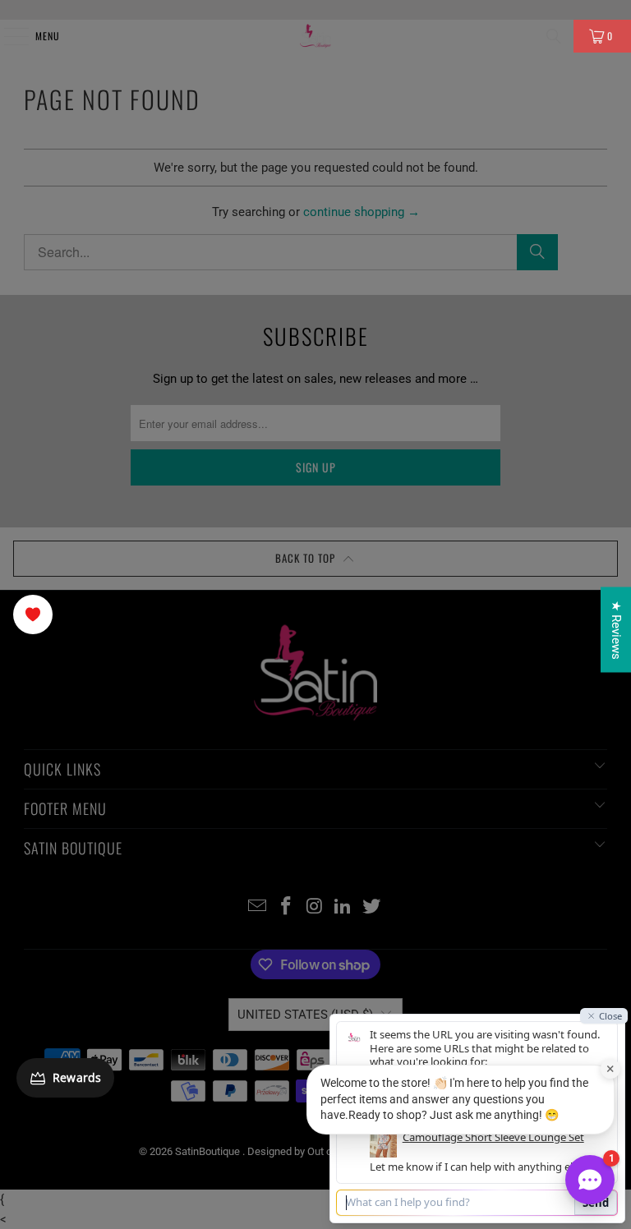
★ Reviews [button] (616, 630)
